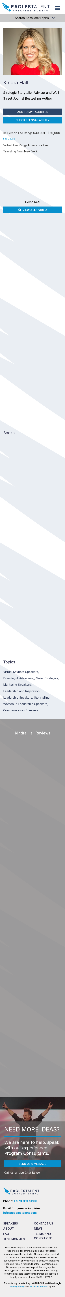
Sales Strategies (47, 678)
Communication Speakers (21, 710)
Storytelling (42, 697)
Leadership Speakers (18, 697)
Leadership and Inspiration (21, 691)
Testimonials (14, 1239)
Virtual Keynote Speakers (21, 672)
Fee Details (9, 138)
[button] (57, 8)
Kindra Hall (10, 310)
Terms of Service (39, 1286)
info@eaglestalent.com (20, 1213)
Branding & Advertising (19, 678)
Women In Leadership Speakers (25, 704)
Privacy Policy (17, 1286)
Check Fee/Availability (32, 120)
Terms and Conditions (43, 1236)
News (38, 1228)
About (8, 1228)
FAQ (6, 1234)
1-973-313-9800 (25, 1201)
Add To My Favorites (32, 112)
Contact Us (43, 1223)
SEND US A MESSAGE (32, 1164)
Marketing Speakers (17, 684)
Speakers (10, 1223)
